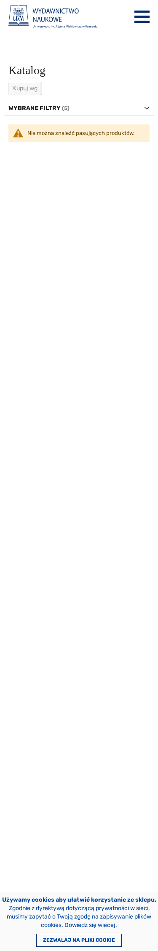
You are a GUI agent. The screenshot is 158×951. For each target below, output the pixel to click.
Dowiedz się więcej (89, 925)
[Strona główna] (52, 16)
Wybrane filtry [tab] (34, 108)
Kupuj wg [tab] (25, 88)
